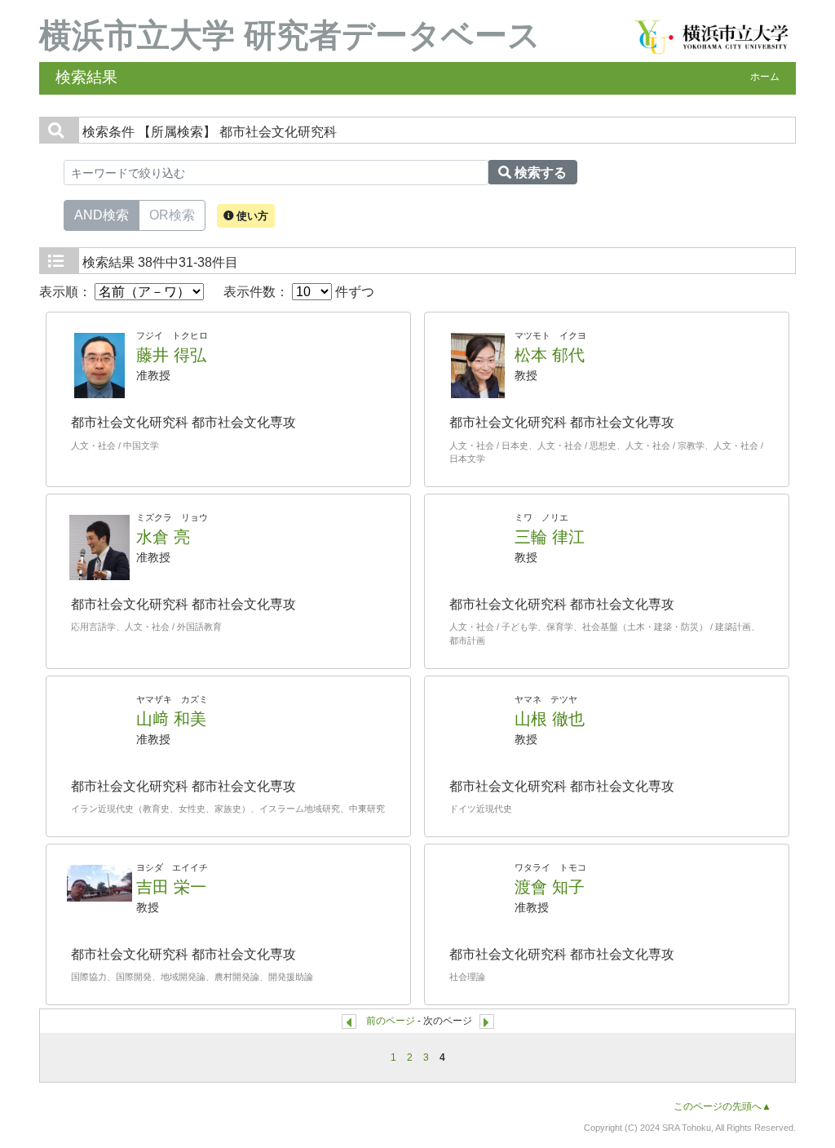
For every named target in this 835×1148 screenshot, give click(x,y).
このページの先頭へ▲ (722, 1106)
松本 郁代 (550, 355)
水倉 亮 (163, 537)
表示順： (67, 292)
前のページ (390, 1020)
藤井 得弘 (171, 355)
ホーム (765, 76)
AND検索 (101, 215)
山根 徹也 (550, 719)
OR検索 (172, 215)
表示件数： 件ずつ (298, 292)
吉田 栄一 (171, 887)
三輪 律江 (550, 537)
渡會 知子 (550, 887)
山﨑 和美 (171, 719)
